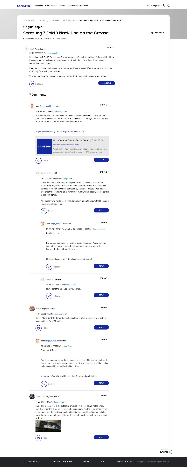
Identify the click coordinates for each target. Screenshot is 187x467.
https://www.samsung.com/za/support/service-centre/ (59, 131)
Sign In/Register (153, 6)
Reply (101, 160)
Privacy (86, 462)
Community (38, 6)
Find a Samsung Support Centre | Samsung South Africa (78, 140)
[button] (110, 48)
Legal (104, 462)
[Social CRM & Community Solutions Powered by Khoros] (166, 451)
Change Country (124, 462)
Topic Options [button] (156, 32)
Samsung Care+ (54, 53)
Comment (106, 83)
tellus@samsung (80, 246)
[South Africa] (23, 5)
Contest (62, 6)
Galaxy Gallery (50, 6)
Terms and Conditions (61, 462)
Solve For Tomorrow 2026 (78, 6)
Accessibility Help (31, 462)
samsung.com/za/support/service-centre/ (66, 145)
